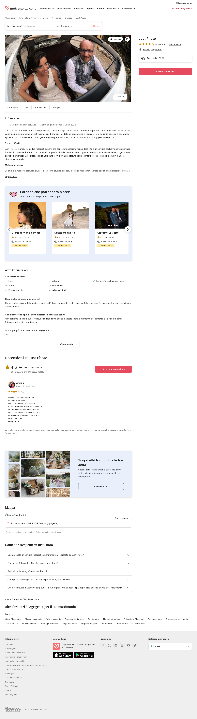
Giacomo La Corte (108, 232)
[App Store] (63, 657)
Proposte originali (89, 623)
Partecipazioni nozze (74, 619)
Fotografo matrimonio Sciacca (48, 532)
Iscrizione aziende (13, 678)
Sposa (90, 8)
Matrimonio (10, 18)
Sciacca (69, 18)
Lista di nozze (11, 623)
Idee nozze (113, 8)
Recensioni (41, 107)
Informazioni (13, 107)
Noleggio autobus (111, 619)
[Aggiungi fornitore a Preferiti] (127, 39)
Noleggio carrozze (49, 623)
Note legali (10, 648)
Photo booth (122, 623)
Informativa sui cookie (15, 661)
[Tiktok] (134, 645)
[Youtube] (128, 645)
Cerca (96, 26)
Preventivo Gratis (165, 71)
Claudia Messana (31, 599)
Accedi (175, 8)
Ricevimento (64, 8)
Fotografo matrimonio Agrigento (19, 532)
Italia (157, 646)
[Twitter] (109, 645)
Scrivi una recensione (113, 369)
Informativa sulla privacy (16, 657)
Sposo (100, 8)
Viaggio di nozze (69, 623)
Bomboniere (93, 619)
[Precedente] (9, 229)
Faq (27, 107)
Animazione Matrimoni (134, 619)
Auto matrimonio (53, 619)
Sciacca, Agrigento (152, 49)
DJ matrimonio (138, 623)
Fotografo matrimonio (29, 18)
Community (128, 8)
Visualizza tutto (68, 344)
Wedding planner (29, 623)
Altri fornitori (101, 486)
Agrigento (57, 18)
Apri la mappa (121, 518)
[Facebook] (103, 645)
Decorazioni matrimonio (177, 619)
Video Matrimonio (13, 619)
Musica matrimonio (33, 619)
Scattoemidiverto (64, 232)
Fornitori (79, 8)
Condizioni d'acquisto (15, 653)
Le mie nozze (47, 8)
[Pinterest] (115, 645)
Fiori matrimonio (155, 619)
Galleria (120, 96)
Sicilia (46, 18)
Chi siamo (9, 682)
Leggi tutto (11, 176)
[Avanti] (128, 229)
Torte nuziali (106, 623)
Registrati (186, 8)
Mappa (56, 107)
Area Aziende (185, 3)
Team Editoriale (12, 686)
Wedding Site (11, 694)
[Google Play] (84, 657)
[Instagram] (122, 645)
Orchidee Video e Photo (26, 232)
